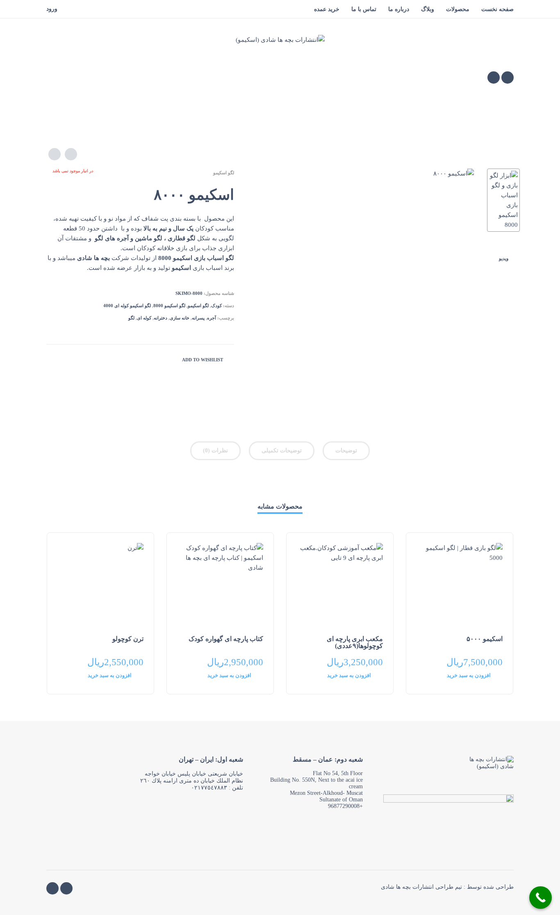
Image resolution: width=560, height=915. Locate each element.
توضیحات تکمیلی (282, 450)
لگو (131, 317)
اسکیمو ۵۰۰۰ (485, 638)
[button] (475, 678)
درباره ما (398, 9)
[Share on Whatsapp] (52, 358)
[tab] (346, 452)
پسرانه (198, 317)
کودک (216, 305)
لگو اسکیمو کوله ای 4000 (127, 305)
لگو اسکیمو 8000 (169, 305)
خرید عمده (326, 9)
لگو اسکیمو (223, 172)
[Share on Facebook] (65, 358)
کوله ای (144, 317)
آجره (211, 317)
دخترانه (160, 317)
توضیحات (346, 450)
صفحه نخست (497, 9)
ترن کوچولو (127, 638)
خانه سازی (179, 317)
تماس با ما (363, 9)
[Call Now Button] (540, 897)
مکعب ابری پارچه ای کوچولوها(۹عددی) (355, 642)
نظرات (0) (215, 450)
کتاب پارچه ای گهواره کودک (226, 638)
